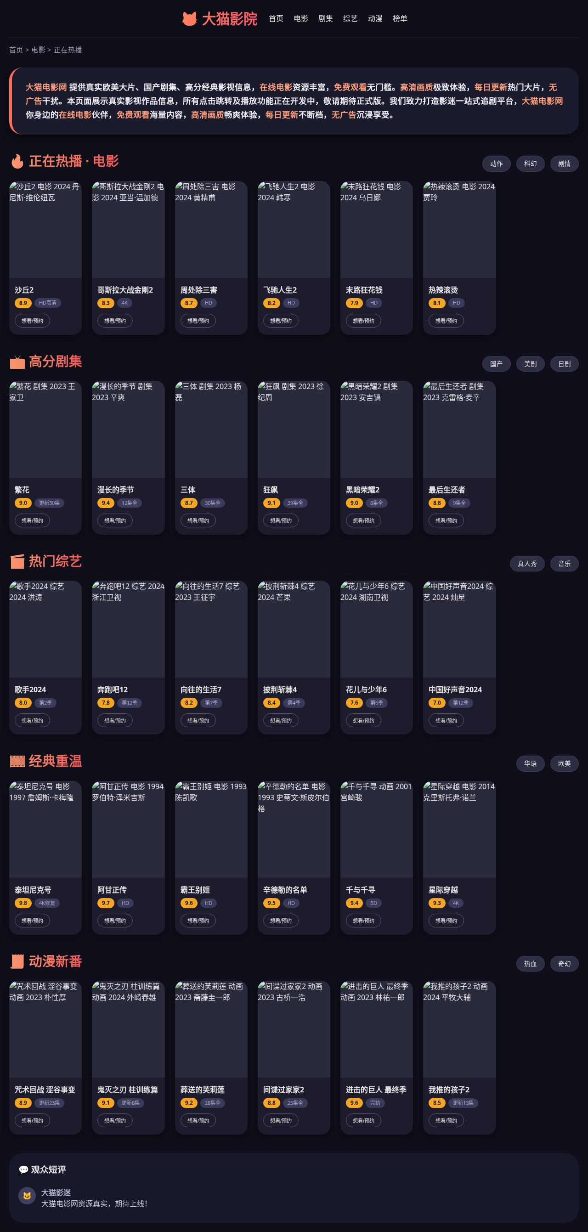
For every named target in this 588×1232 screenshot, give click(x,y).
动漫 (375, 18)
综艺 (350, 18)
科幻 (530, 163)
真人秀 (527, 563)
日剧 (564, 363)
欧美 (564, 763)
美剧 (530, 363)
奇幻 (564, 963)
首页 (276, 18)
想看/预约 (32, 321)
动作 (496, 163)
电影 (301, 18)
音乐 (564, 563)
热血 (530, 963)
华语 (530, 763)
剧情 (564, 163)
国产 (496, 363)
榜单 (400, 18)
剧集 (325, 18)
